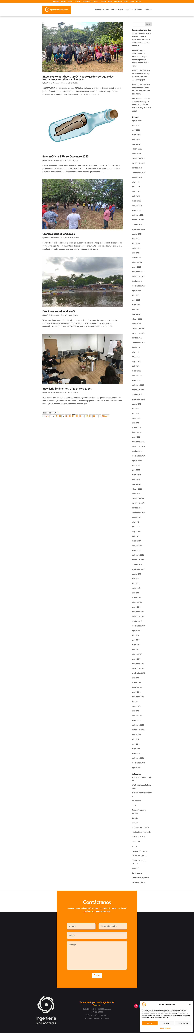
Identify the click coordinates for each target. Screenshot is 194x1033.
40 (87, 416)
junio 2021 (135, 413)
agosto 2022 (137, 347)
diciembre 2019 (138, 498)
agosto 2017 (136, 631)
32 (66, 416)
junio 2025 (136, 187)
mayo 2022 (136, 361)
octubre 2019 (137, 508)
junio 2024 (136, 243)
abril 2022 (136, 366)
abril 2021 (135, 423)
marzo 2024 (136, 257)
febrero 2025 (137, 206)
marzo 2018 (136, 598)
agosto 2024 (137, 234)
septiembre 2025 (138, 172)
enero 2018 (136, 607)
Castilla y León (87, 1)
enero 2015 (136, 720)
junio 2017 (135, 640)
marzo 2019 (136, 541)
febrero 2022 (137, 376)
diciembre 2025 (138, 158)
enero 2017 (136, 659)
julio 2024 (135, 239)
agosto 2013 (136, 767)
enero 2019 (136, 550)
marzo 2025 (136, 201)
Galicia (110, 1)
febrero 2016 (137, 687)
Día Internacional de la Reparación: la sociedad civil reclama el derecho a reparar (141, 39)
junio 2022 (136, 357)
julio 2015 (135, 701)
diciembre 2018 (138, 555)
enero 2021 (136, 437)
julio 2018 (135, 579)
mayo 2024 (136, 248)
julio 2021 (135, 409)
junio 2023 (136, 300)
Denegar (166, 1023)
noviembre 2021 (138, 390)
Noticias (138, 9)
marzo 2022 (136, 371)
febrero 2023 (137, 319)
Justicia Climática (138, 837)
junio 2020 (136, 470)
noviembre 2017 (138, 616)
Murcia (132, 1)
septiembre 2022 (138, 342)
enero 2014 (136, 753)
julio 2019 (135, 522)
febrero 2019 (137, 546)
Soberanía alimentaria (140, 878)
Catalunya (96, 1)
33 (70, 416)
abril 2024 (136, 253)
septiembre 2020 (138, 456)
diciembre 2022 (138, 328)
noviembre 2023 (138, 276)
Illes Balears (118, 1)
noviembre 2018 (138, 560)
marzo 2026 (136, 144)
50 (90, 416)
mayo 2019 (136, 531)
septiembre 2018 (138, 569)
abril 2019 (135, 536)
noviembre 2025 (138, 163)
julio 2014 (135, 739)
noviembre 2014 (138, 730)
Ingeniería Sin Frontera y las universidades (67, 388)
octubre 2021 (137, 394)
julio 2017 (135, 635)
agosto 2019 (136, 517)
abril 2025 (136, 196)
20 (60, 416)
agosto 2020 (137, 461)
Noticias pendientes (139, 851)
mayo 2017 (136, 645)
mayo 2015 (136, 706)
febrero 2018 (137, 602)
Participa (129, 9)
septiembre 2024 (138, 229)
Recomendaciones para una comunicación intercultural (141, 91)
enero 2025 (136, 210)
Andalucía (56, 1)
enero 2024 (136, 267)
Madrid (126, 1)
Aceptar (149, 1023)
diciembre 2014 (138, 725)
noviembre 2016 (138, 668)
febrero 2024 (137, 262)
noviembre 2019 (138, 503)
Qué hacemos (117, 9)
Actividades (136, 801)
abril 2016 (135, 678)
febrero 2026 (137, 149)
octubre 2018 (137, 564)
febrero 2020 (137, 489)
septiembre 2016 (138, 673)
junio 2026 (136, 130)
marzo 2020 (136, 484)
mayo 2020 (136, 475)
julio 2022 (135, 352)
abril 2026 (136, 139)
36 (80, 416)
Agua (134, 805)
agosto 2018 (136, 574)
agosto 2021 (136, 404)
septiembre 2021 (138, 399)
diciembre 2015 (138, 697)
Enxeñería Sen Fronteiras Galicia (54, 83)
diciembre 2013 (138, 758)
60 (94, 416)
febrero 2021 (137, 432)
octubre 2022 (137, 338)
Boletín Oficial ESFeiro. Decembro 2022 (65, 156)
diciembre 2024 (138, 215)
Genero (135, 823)
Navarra (138, 1)
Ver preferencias (183, 1023)
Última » (105, 416)
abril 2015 (135, 711)
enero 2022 (136, 380)
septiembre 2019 (138, 513)
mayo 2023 (136, 305)
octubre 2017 (137, 621)
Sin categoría (137, 873)
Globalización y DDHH (140, 827)
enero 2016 (136, 692)
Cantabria (77, 1)
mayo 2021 (136, 418)
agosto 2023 (137, 291)
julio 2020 (136, 465)
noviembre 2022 (138, 333)
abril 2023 (136, 309)
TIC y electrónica (138, 882)
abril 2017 (135, 649)
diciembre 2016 (138, 664)
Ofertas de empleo (139, 856)
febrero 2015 (137, 716)
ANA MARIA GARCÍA (139, 99)
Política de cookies (165, 1028)
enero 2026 (136, 154)
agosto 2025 (137, 177)
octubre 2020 (137, 451)
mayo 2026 (136, 135)
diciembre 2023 (138, 272)
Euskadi (103, 1)
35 (77, 416)
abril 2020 (136, 479)
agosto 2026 (137, 121)
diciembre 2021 (138, 385)
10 (56, 416)
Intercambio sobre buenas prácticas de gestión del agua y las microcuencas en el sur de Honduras (77, 78)
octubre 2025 (137, 168)
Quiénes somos (102, 9)
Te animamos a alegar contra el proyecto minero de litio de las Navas (140, 59)
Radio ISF (135, 868)
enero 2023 (136, 324)
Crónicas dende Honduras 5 (58, 311)
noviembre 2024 (138, 220)
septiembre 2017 (138, 626)
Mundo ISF (136, 841)
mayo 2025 (136, 191)
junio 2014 (136, 744)
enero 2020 (136, 494)
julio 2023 (135, 295)
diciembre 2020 (138, 442)
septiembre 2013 (138, 763)
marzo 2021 (136, 428)
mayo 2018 (136, 588)
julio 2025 (135, 182)
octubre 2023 (137, 281)
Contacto (148, 9)
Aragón (63, 1)
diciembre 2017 (138, 612)
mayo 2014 (136, 749)
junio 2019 (135, 527)
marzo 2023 (136, 314)
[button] (190, 1005)
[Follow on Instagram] (136, 1006)
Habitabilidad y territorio (141, 832)
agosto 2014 (136, 734)
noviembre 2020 (138, 446)
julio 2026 (135, 125)
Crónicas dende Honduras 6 (58, 234)
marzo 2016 (136, 682)
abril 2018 (135, 593)
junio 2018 (135, 583)
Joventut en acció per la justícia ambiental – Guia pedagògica (141, 77)
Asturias (70, 1)
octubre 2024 (137, 224)
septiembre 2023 (138, 286)
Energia (135, 818)
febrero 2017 (137, 654)
